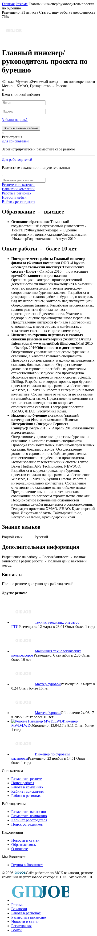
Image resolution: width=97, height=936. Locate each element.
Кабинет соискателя (27, 791)
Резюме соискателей (18, 185)
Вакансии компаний (18, 189)
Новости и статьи (25, 840)
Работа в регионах (16, 193)
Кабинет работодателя (29, 820)
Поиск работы (22, 783)
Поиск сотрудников (27, 824)
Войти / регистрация (18, 202)
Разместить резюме (26, 779)
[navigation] (48, 907)
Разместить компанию (29, 816)
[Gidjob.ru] (20, 873)
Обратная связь (23, 845)
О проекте (19, 849)
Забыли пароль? (15, 120)
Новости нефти (14, 197)
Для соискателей (15, 141)
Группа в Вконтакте (27, 865)
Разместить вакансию (28, 812)
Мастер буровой (48, 684)
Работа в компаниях (27, 787)
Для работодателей (17, 159)
